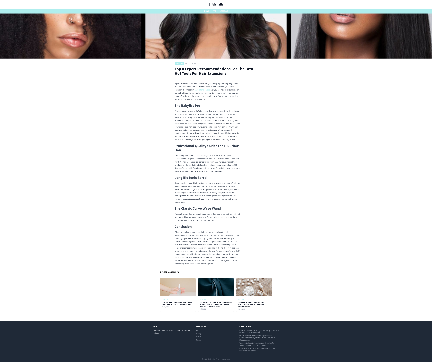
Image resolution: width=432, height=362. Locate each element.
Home (206, 11)
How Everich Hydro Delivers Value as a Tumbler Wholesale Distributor (257, 349)
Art (214, 11)
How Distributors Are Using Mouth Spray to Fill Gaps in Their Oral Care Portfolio (177, 303)
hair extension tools (203, 90)
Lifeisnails (216, 4)
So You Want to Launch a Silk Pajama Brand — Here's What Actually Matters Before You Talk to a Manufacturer (216, 304)
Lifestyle (224, 11)
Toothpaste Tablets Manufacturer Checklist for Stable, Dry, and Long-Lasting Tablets (251, 304)
